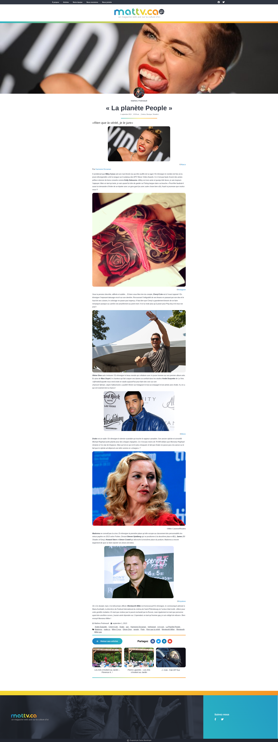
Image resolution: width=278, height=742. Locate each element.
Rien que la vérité (153, 629)
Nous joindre (107, 2)
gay (127, 627)
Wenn (183, 434)
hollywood (152, 627)
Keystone (182, 601)
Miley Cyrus (116, 629)
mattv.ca (107, 629)
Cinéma (143, 114)
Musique (149, 114)
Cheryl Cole (113, 627)
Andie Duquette (101, 627)
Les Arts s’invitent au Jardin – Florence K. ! (107, 671)
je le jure (160, 627)
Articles (66, 2)
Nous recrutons (92, 2)
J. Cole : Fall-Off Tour (171, 670)
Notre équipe (77, 2)
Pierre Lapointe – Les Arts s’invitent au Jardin (139, 671)
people (136, 629)
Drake (122, 627)
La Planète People (173, 627)
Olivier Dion (127, 629)
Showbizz (156, 114)
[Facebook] (219, 2)
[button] (152, 641)
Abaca (183, 164)
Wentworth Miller (168, 629)
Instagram (182, 290)
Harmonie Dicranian (103, 169)
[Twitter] (223, 2)
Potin (143, 629)
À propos (55, 2)
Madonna (98, 629)
